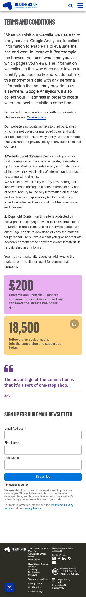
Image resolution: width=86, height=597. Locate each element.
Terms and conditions (38, 579)
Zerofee (63, 555)
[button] (70, 5)
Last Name (11, 458)
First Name (11, 442)
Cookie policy (36, 117)
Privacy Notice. (32, 508)
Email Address (15, 428)
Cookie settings (35, 591)
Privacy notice (35, 583)
